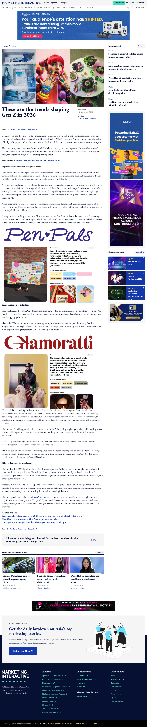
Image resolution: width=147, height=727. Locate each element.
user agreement (117, 701)
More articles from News (51, 552)
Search (131, 3)
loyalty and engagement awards (55, 687)
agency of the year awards (53, 676)
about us (114, 676)
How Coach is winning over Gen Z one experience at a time (30, 519)
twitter (13, 129)
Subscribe (119, 3)
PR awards (47, 705)
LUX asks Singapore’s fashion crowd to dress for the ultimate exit (125, 67)
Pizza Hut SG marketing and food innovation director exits (124, 79)
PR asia (81, 687)
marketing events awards (52, 690)
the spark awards (50, 709)
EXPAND (81, 683)
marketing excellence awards (53, 694)
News (13, 46)
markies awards (49, 698)
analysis (28, 7)
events (88, 7)
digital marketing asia (85, 679)
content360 (82, 676)
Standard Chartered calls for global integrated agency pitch (125, 55)
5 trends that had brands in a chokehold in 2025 (38, 160)
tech (81, 7)
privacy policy (116, 694)
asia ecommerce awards (52, 679)
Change (63, 3)
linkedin (31, 129)
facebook (22, 129)
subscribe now (25, 651)
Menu (141, 3)
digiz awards (48, 683)
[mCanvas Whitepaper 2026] (73, 25)
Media (110, 87)
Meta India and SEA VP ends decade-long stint (122, 91)
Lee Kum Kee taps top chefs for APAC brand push (123, 103)
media (47, 7)
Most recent (125, 46)
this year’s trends (38, 496)
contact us (115, 683)
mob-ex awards (49, 701)
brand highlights (69, 7)
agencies (38, 7)
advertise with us (117, 679)
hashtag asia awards (50, 712)
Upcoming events (125, 252)
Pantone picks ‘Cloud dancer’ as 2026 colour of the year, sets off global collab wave (42, 515)
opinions (56, 7)
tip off (130, 7)
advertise (140, 7)
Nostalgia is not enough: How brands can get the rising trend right (34, 522)
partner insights (9, 7)
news (20, 7)
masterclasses (83, 696)
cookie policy (116, 687)
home (5, 46)
